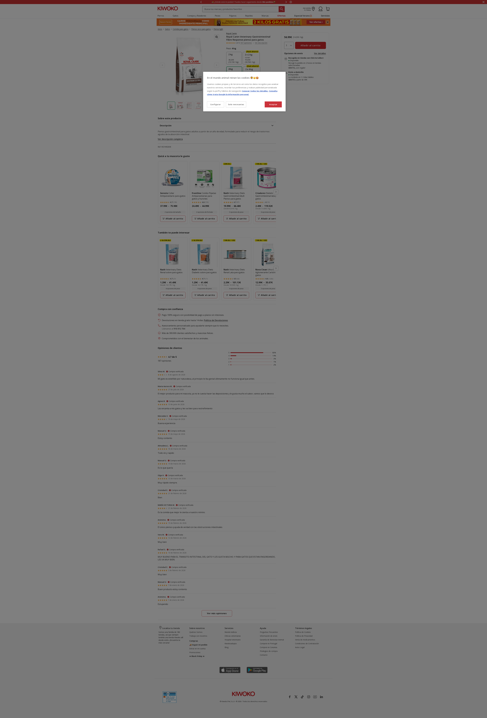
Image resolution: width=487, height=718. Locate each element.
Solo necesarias (236, 104)
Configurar (215, 104)
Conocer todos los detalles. (255, 91)
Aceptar (273, 104)
